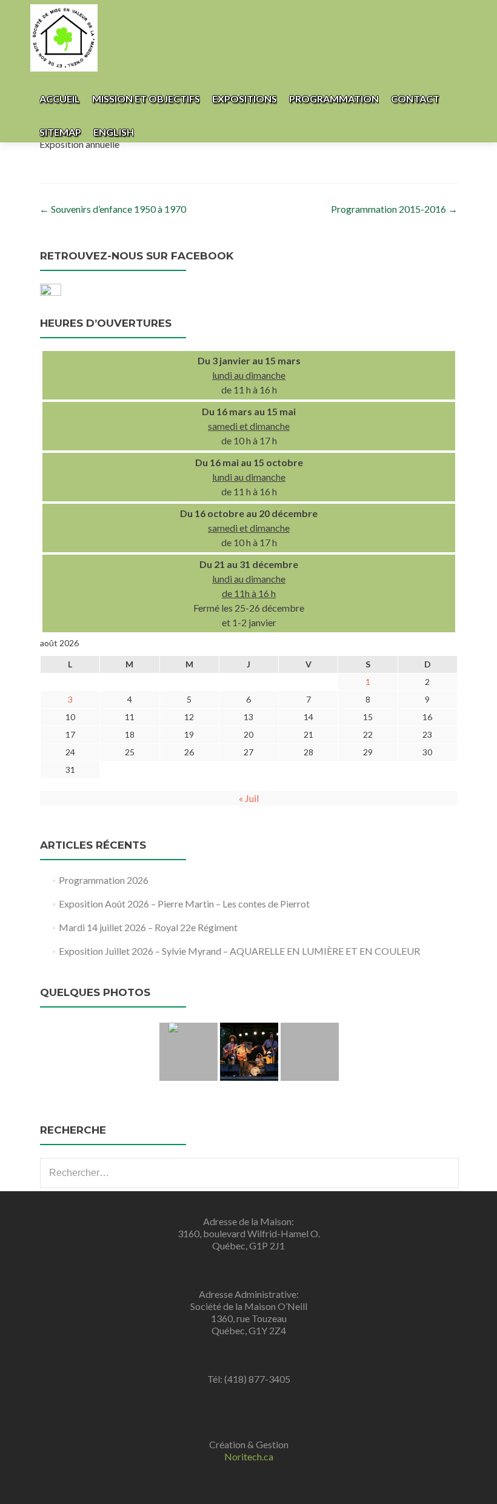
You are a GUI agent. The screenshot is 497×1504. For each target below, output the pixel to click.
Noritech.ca (248, 1456)
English (113, 132)
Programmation (334, 98)
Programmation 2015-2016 (394, 209)
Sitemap (60, 132)
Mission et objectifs (146, 98)
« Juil (249, 798)
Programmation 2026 (103, 880)
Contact (415, 98)
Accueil (59, 98)
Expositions (244, 98)
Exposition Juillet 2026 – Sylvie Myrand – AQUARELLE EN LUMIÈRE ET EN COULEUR (239, 951)
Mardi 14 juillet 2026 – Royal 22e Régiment (148, 927)
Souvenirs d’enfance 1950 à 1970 (112, 209)
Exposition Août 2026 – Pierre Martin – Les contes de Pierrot (184, 903)
